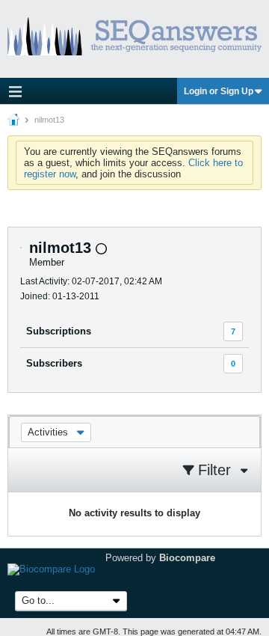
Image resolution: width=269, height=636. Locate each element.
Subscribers (54, 363)
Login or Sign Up (218, 91)
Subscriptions (58, 331)
